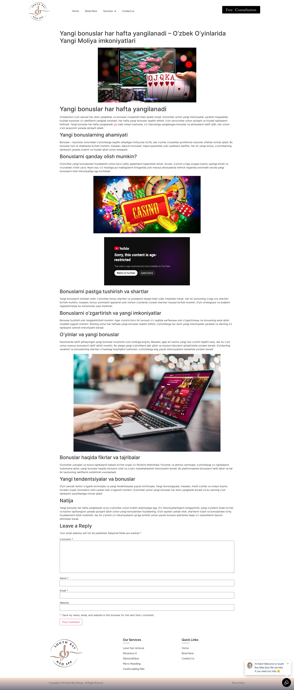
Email (64, 590)
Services (108, 11)
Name (64, 578)
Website (64, 603)
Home (75, 11)
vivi (115, 124)
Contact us (128, 11)
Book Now (91, 11)
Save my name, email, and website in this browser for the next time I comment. (108, 615)
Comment (66, 539)
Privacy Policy (238, 682)
